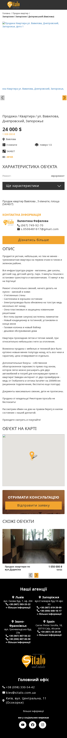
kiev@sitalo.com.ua (21, 693)
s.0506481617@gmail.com (40, 229)
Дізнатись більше (33, 240)
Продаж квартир (20, 13)
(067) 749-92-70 (32, 225)
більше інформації (33, 711)
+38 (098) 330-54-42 (40, 5)
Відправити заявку (33, 505)
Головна (6, 13)
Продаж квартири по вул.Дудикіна (17, 568)
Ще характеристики (22, 186)
